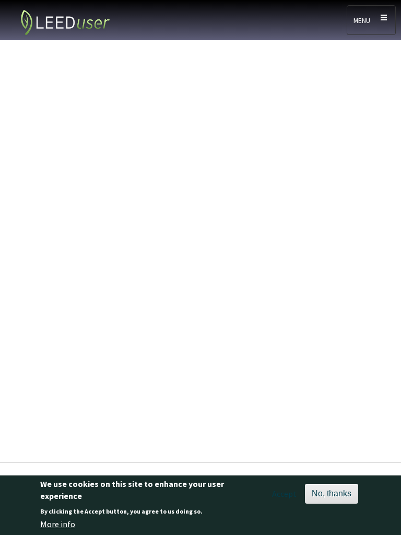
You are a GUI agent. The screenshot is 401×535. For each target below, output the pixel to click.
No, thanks (331, 493)
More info (57, 524)
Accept (284, 494)
